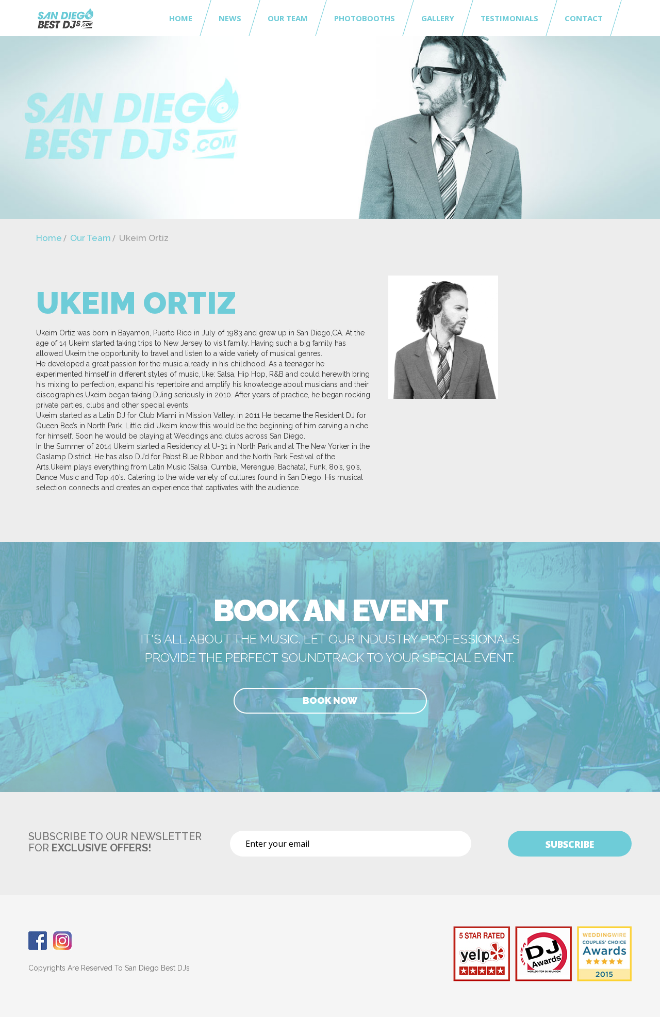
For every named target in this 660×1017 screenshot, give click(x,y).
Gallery (437, 18)
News (230, 18)
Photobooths (364, 18)
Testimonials (509, 18)
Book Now (330, 700)
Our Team (288, 18)
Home (180, 18)
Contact (584, 18)
